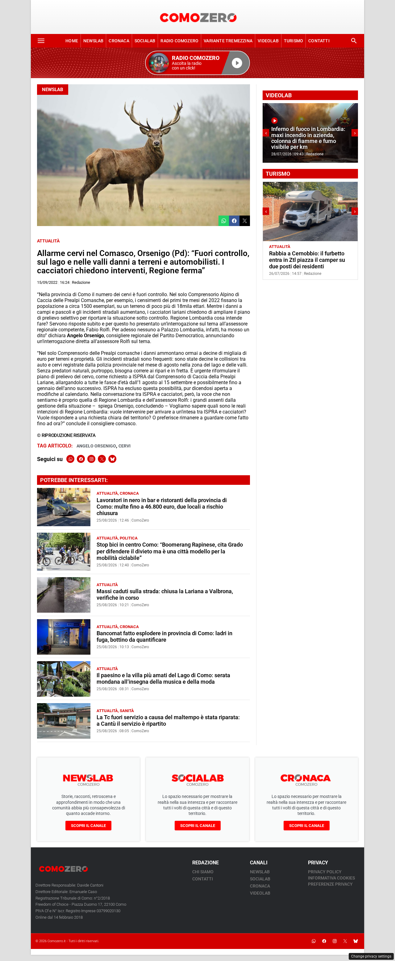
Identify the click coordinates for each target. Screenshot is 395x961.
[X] (102, 459)
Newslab (93, 40)
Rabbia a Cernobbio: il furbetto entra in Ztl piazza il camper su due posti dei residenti (307, 260)
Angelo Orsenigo (96, 445)
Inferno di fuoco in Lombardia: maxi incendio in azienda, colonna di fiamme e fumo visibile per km (308, 138)
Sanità (127, 710)
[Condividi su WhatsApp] (223, 221)
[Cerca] (354, 41)
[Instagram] (91, 459)
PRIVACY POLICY (325, 871)
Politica (129, 538)
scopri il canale (88, 825)
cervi (124, 445)
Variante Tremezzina (228, 40)
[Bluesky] (112, 459)
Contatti (319, 40)
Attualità (48, 240)
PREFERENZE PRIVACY (330, 884)
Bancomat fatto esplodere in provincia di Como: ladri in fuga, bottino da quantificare (164, 636)
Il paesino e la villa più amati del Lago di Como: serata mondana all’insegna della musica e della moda (163, 678)
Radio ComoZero (179, 40)
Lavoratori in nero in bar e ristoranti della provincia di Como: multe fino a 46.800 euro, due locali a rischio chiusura (162, 506)
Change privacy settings (371, 956)
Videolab (268, 40)
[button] (197, 63)
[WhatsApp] (70, 459)
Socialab (145, 40)
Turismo (293, 40)
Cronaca (119, 40)
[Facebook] (81, 459)
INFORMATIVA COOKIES (331, 877)
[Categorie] (41, 41)
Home (71, 40)
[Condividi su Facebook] (234, 221)
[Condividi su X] (244, 221)
